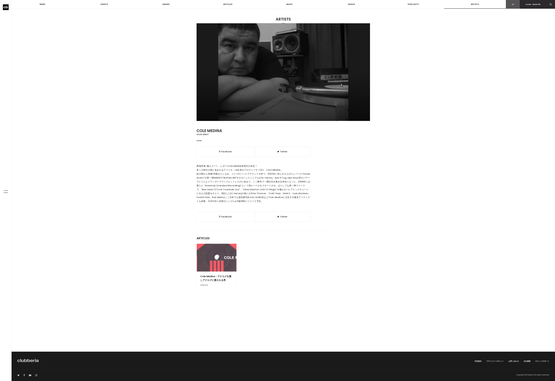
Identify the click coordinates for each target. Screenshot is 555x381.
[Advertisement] (283, 327)
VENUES (166, 4)
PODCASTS (413, 4)
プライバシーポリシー (495, 361)
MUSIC (289, 4)
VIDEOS (351, 4)
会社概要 (527, 361)
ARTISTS (475, 4)
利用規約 (478, 361)
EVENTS (104, 4)
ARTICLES (227, 4)
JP (513, 4)
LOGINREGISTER (533, 4)
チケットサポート (542, 361)
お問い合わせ (513, 361)
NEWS (42, 4)
